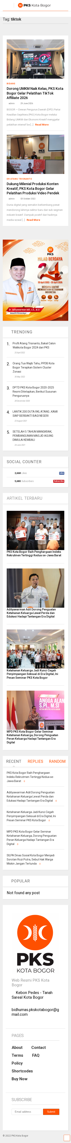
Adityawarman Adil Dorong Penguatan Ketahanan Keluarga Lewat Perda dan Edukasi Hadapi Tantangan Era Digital (31, 613)
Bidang (11, 84)
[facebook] (13, 1122)
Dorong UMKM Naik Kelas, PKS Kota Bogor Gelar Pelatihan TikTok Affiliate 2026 (35, 93)
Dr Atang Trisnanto (19, 179)
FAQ (35, 1055)
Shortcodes (22, 1071)
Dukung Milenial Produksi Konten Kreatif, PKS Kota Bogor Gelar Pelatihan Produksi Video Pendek (33, 188)
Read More (42, 124)
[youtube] (31, 1122)
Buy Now (19, 1079)
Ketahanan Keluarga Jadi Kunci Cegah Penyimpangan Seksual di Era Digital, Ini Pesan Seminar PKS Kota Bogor (32, 674)
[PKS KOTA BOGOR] (32, 8)
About (17, 1047)
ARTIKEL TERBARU (25, 498)
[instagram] (22, 1122)
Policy (17, 1063)
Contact (38, 1047)
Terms (17, 1055)
